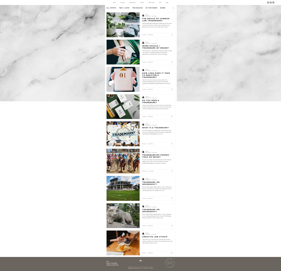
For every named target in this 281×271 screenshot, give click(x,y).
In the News (151, 8)
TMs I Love (124, 8)
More (162, 8)
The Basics (137, 8)
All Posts (111, 8)
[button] (173, 8)
